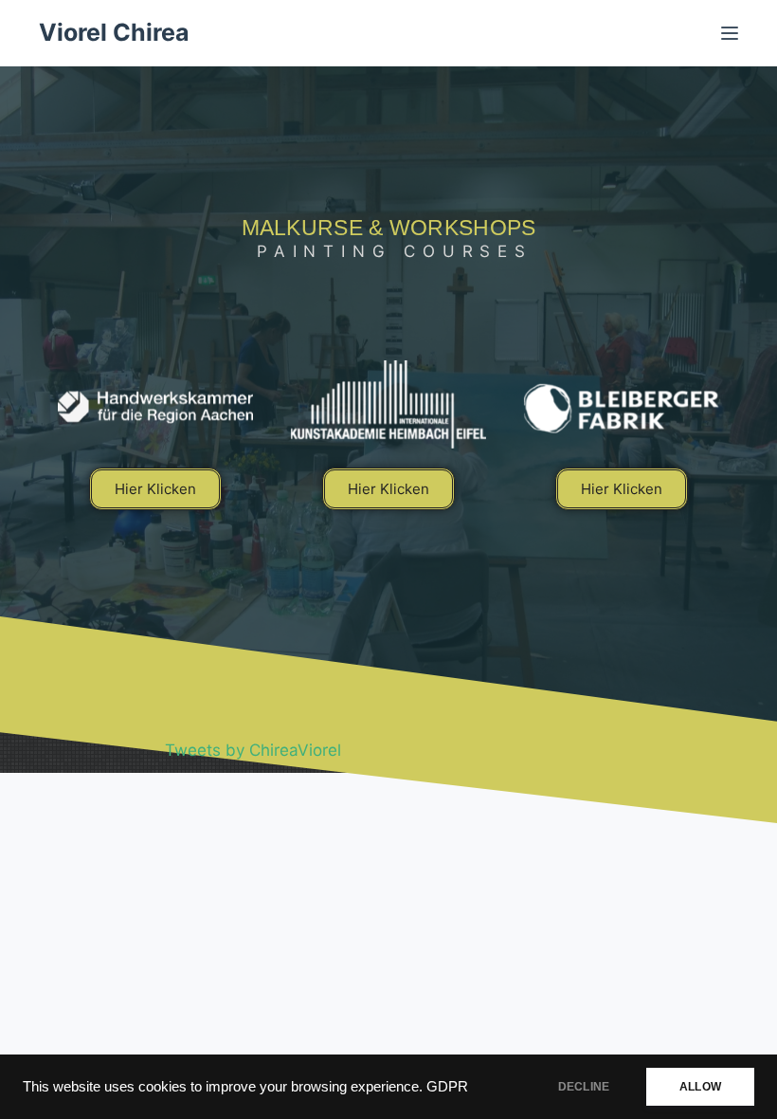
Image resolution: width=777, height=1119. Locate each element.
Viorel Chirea (114, 32)
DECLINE (583, 1086)
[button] (155, 489)
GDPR (447, 1086)
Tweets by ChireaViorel (253, 750)
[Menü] (729, 33)
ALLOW (700, 1086)
